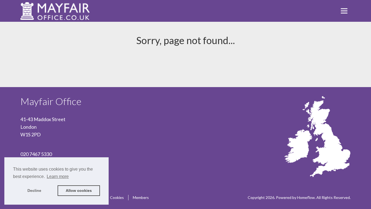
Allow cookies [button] (79, 190)
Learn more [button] (58, 176)
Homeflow (306, 197)
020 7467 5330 (36, 154)
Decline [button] (34, 190)
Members (141, 197)
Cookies (117, 197)
